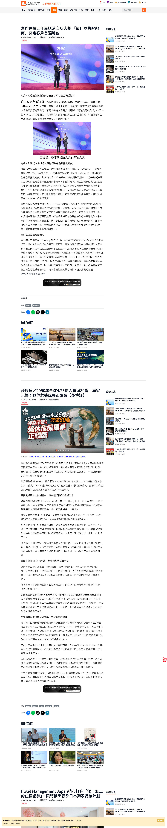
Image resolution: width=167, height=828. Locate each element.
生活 (81, 10)
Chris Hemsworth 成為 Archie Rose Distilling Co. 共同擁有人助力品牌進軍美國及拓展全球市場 (62, 344)
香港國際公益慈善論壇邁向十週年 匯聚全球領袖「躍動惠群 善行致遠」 (34, 343)
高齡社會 (49, 706)
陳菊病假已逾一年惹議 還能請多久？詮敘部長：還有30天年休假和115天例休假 (33, 767)
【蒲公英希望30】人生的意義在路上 (61, 766)
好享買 (143, 2)
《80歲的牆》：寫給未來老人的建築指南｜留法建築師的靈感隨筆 (90, 744)
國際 (54, 10)
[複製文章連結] (47, 312)
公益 (110, 10)
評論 (48, 10)
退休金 (56, 706)
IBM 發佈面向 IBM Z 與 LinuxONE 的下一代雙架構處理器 (33, 366)
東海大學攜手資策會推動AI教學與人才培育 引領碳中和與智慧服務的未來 (90, 767)
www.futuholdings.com (33, 273)
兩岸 (60, 10)
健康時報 (133, 2)
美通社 (28, 305)
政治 (24, 10)
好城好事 (73, 10)
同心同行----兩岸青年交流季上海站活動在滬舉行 (89, 343)
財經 (104, 10)
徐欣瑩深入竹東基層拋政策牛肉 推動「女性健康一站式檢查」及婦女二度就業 (130, 78)
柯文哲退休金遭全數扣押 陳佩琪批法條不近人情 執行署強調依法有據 (34, 744)
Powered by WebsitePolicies (11, 823)
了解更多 (78, 820)
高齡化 (35, 706)
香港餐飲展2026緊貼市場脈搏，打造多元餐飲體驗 (61, 366)
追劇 (111, 2)
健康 (87, 10)
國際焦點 (36, 305)
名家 (92, 10)
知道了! (160, 820)
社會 (98, 10)
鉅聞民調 (40, 10)
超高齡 (28, 706)
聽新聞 (24, 40)
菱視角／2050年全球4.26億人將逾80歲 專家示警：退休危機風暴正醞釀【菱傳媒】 (57, 456)
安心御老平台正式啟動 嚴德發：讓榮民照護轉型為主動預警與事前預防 (62, 744)
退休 (41, 706)
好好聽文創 (122, 2)
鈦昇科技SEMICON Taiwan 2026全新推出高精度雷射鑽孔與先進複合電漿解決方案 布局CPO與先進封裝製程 (90, 368)
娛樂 (66, 10)
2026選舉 (31, 10)
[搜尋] (144, 10)
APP (103, 2)
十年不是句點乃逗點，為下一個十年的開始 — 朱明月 (130, 88)
